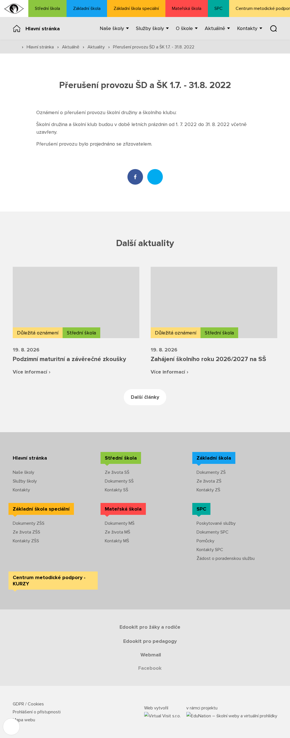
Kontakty (21, 490)
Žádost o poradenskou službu (226, 558)
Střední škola (47, 8)
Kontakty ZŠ (208, 490)
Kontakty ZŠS (26, 541)
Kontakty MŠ (117, 541)
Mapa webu (24, 720)
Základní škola (87, 8)
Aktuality (97, 47)
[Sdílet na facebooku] (135, 177)
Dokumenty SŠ (119, 481)
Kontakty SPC (210, 550)
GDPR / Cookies (28, 704)
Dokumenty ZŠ (211, 472)
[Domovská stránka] (14, 8)
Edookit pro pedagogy (150, 641)
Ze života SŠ (117, 472)
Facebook (150, 668)
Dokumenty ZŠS (28, 523)
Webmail (150, 655)
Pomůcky (205, 541)
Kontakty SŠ (116, 490)
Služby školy (25, 481)
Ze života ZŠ (209, 481)
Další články (145, 397)
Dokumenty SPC (213, 532)
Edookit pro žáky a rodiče (150, 627)
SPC (218, 8)
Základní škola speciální (136, 8)
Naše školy (23, 472)
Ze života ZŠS (26, 532)
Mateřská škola (186, 8)
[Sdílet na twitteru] (155, 177)
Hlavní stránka (42, 28)
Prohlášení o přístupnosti (37, 712)
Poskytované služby (216, 523)
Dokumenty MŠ (120, 523)
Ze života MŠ (117, 532)
